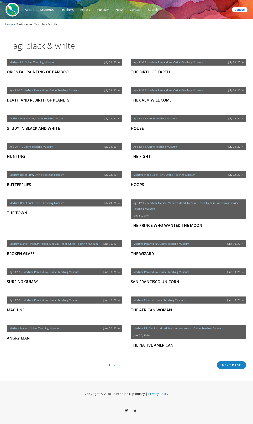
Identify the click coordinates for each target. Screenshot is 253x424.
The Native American (152, 345)
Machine (15, 309)
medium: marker (156, 203)
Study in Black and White (33, 128)
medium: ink (16, 62)
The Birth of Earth (150, 71)
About (29, 10)
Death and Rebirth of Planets (38, 100)
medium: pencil (196, 203)
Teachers (67, 10)
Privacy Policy (158, 394)
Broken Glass (21, 253)
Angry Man (18, 338)
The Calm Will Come (151, 100)
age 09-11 (15, 146)
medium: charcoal (143, 300)
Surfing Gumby (22, 281)
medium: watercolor (218, 203)
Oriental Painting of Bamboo (38, 71)
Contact (136, 10)
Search (153, 10)
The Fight (141, 156)
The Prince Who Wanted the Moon (166, 225)
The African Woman (151, 309)
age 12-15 (139, 62)
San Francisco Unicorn (155, 281)
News (119, 10)
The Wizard (142, 253)
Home (9, 24)
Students (47, 10)
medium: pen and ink (159, 62)
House (137, 128)
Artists (85, 10)
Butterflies (19, 184)
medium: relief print (21, 174)
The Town (17, 212)
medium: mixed (177, 203)
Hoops (137, 184)
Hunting (16, 156)
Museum (102, 10)
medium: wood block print (148, 174)
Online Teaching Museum (40, 62)
